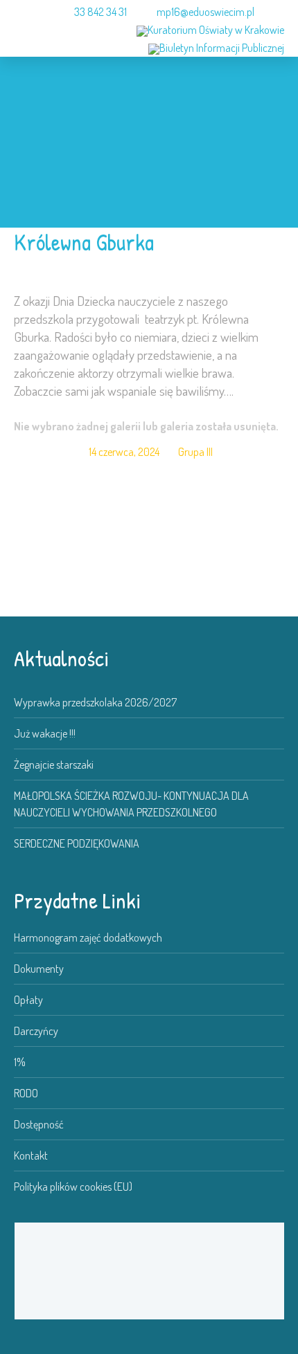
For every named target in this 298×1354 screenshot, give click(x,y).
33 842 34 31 (100, 12)
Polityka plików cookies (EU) (73, 1186)
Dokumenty (39, 969)
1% (20, 1062)
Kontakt (31, 1155)
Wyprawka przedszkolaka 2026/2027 (95, 702)
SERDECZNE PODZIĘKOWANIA (76, 843)
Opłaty (28, 1000)
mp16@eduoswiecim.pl (205, 12)
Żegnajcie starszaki (54, 764)
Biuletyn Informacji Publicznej (221, 48)
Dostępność (39, 1124)
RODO (26, 1093)
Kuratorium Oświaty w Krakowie (216, 30)
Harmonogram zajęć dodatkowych (88, 937)
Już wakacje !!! (45, 733)
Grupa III (195, 452)
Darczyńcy (36, 1031)
